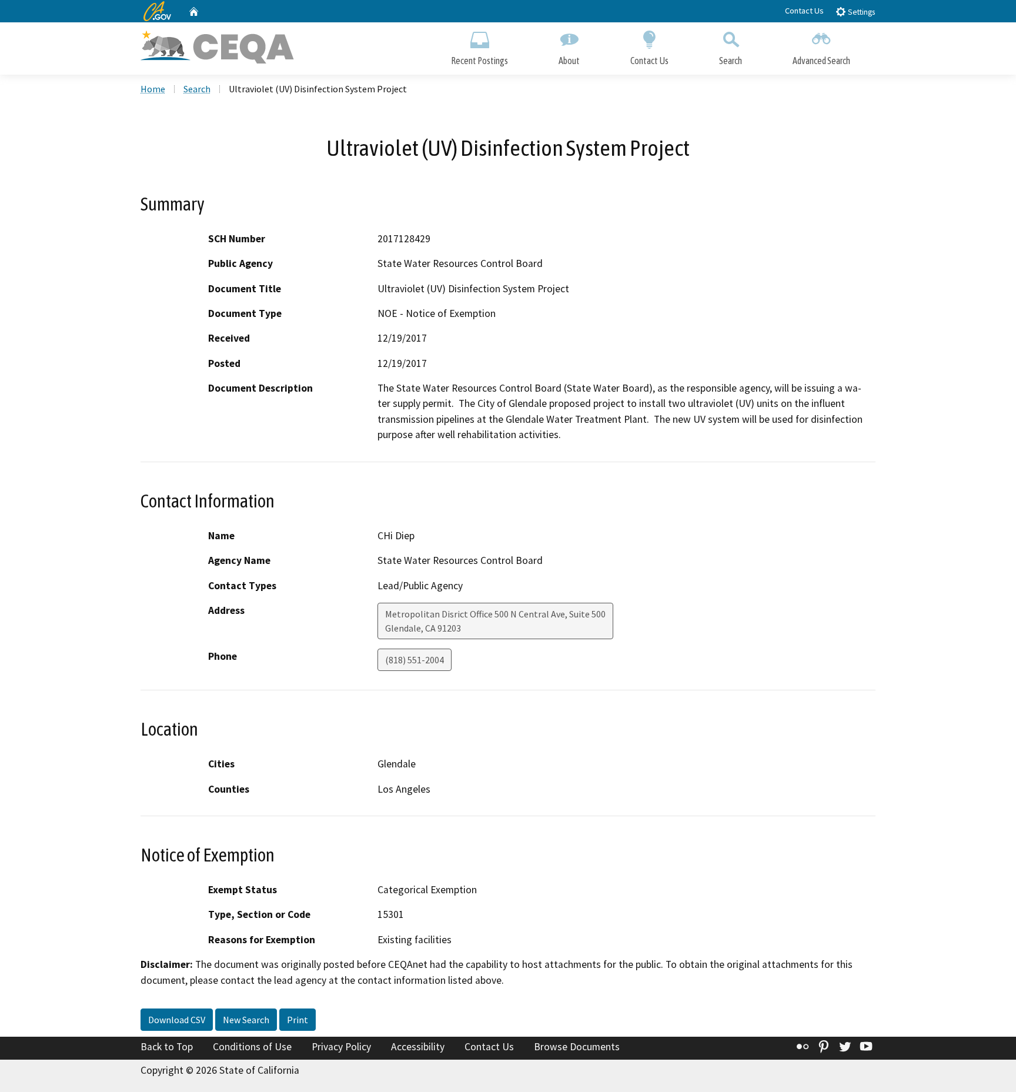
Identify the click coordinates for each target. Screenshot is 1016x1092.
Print (297, 1020)
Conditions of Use (252, 1046)
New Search (246, 1020)
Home (153, 89)
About (569, 60)
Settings (860, 12)
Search (730, 60)
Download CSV (176, 1020)
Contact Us (804, 10)
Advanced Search (821, 60)
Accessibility (417, 1046)
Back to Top (167, 1046)
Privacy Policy (341, 1046)
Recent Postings (479, 60)
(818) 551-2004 (414, 660)
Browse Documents (577, 1046)
